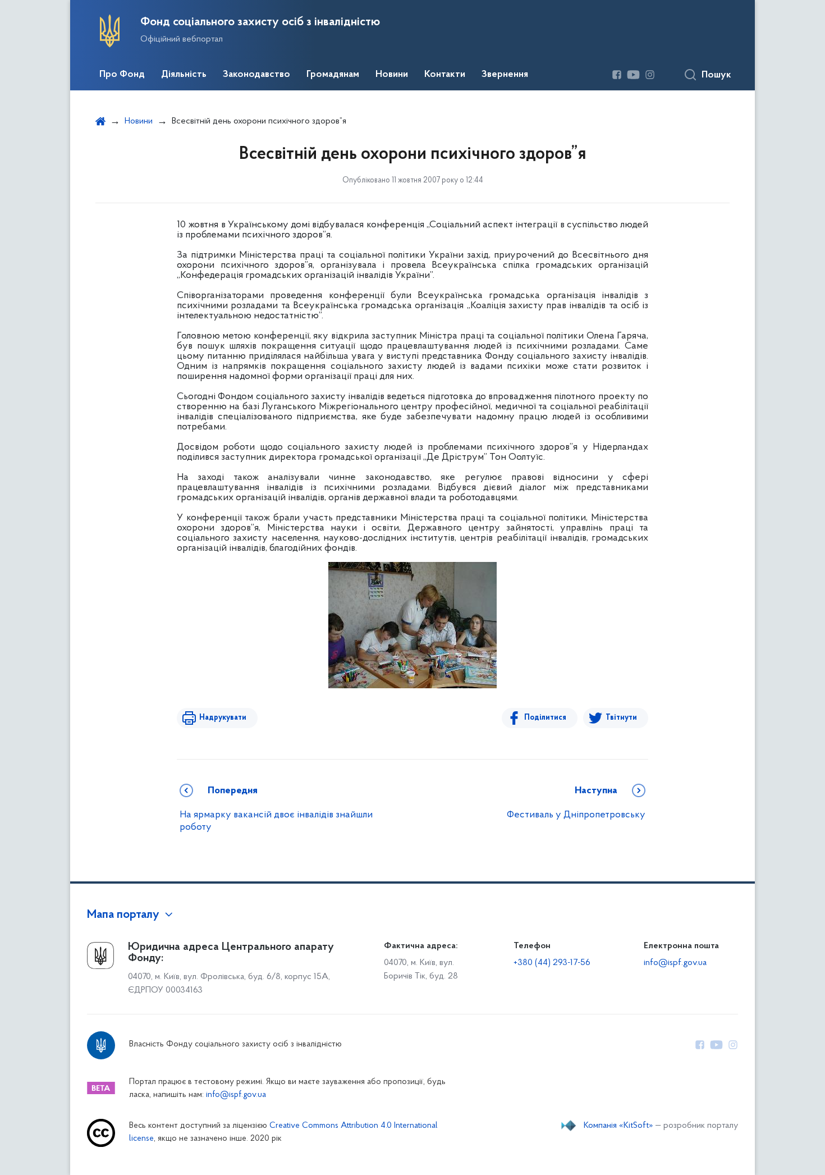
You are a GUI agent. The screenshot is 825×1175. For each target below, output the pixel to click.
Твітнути (621, 718)
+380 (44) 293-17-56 (552, 962)
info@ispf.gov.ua (675, 962)
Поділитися (545, 718)
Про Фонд (122, 75)
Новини (391, 75)
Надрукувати (222, 718)
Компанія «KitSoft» (618, 1125)
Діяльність (184, 75)
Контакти (444, 75)
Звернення (505, 75)
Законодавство (256, 75)
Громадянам (332, 75)
